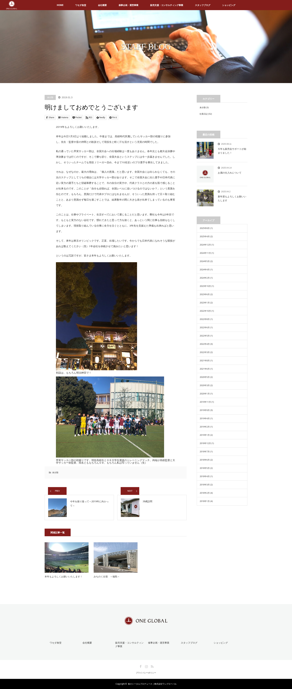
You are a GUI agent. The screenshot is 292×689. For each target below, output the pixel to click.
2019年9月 (205, 410)
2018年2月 (205, 492)
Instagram (146, 665)
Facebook (140, 665)
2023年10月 (205, 286)
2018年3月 (205, 484)
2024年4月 (205, 269)
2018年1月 (205, 501)
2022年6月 (205, 327)
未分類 (50, 97)
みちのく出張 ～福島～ (107, 576)
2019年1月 (205, 435)
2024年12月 (205, 244)
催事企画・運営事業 (128, 5)
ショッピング (228, 5)
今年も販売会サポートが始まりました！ (232, 150)
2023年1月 (205, 302)
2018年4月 (205, 476)
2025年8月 (205, 228)
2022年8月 (205, 319)
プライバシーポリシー (146, 673)
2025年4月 (205, 236)
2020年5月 (205, 377)
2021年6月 (205, 368)
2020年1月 (205, 393)
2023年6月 (205, 294)
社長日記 (204, 113)
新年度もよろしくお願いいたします (232, 198)
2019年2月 (205, 426)
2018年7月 (205, 451)
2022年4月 (205, 344)
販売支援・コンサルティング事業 (166, 5)
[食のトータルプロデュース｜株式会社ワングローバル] (146, 622)
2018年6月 (205, 459)
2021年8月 (205, 360)
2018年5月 (205, 468)
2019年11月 (205, 401)
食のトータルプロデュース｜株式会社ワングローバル (152, 683)
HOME (60, 5)
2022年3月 (205, 352)
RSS (151, 665)
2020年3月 (205, 385)
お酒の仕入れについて (229, 172)
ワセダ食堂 (80, 5)
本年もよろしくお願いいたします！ (63, 576)
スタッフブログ (202, 5)
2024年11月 (205, 253)
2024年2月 (205, 277)
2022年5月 (205, 335)
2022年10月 (205, 310)
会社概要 (102, 5)
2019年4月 (205, 418)
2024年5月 (205, 261)
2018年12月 (205, 443)
